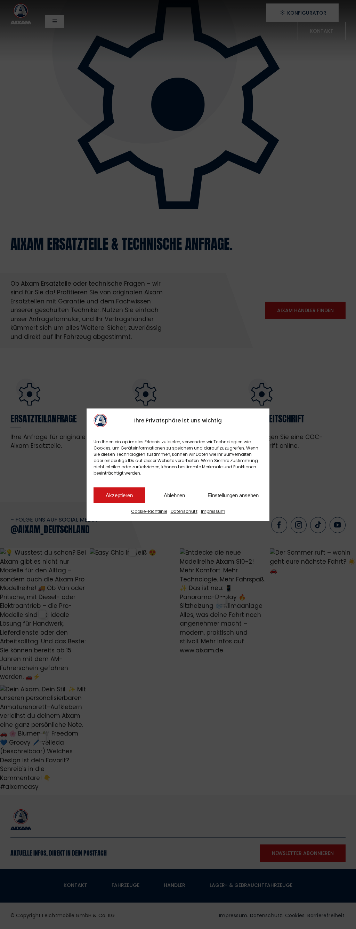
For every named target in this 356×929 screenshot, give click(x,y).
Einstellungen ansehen (233, 495)
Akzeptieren (119, 495)
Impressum (213, 511)
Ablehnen (174, 495)
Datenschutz (184, 511)
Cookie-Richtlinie (149, 511)
